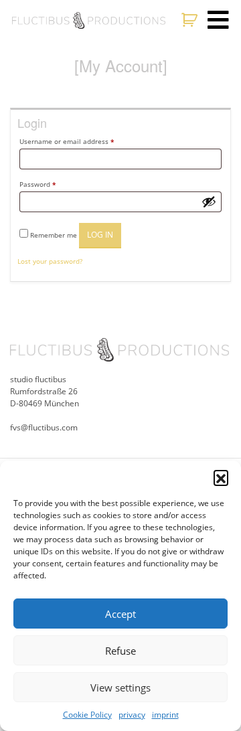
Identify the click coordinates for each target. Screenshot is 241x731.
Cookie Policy (87, 714)
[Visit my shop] (191, 20)
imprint (165, 714)
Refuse (120, 650)
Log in (100, 234)
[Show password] (209, 201)
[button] (221, 477)
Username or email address (66, 141)
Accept (120, 614)
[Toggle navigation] (218, 20)
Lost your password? (49, 261)
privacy (131, 714)
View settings (120, 687)
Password (37, 184)
